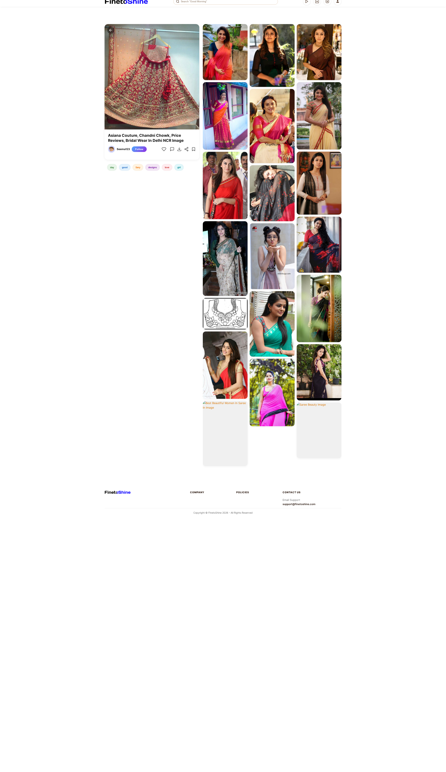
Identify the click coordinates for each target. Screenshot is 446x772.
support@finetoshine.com (299, 504)
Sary (138, 167)
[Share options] (243, 27)
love (167, 167)
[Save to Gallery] (243, 34)
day (112, 167)
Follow (139, 149)
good (125, 167)
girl (179, 167)
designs (152, 167)
